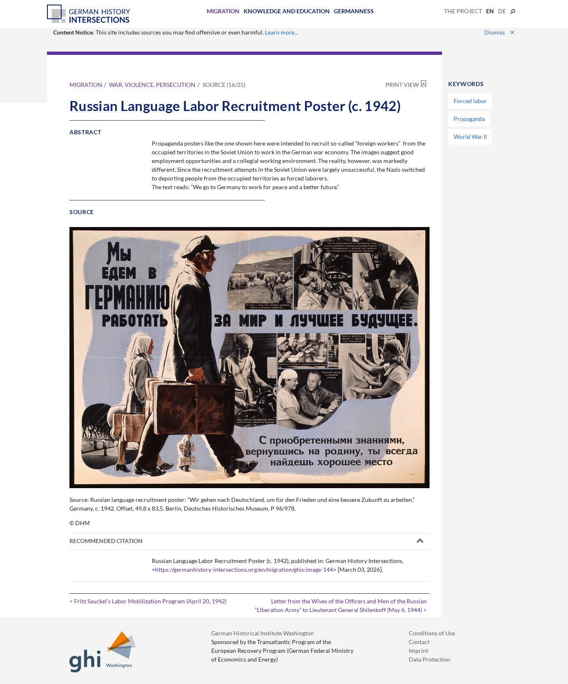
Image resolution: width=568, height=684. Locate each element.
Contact (419, 641)
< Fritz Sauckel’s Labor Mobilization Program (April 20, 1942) (148, 601)
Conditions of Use (432, 633)
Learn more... (281, 32)
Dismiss (499, 32)
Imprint (418, 650)
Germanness (354, 11)
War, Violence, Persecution (152, 84)
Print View (402, 84)
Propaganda (469, 118)
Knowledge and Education (287, 11)
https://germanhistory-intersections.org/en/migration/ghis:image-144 (244, 569)
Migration (223, 11)
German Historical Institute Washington (262, 633)
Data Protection (429, 659)
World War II (470, 136)
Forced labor (470, 100)
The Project (463, 11)
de (502, 11)
